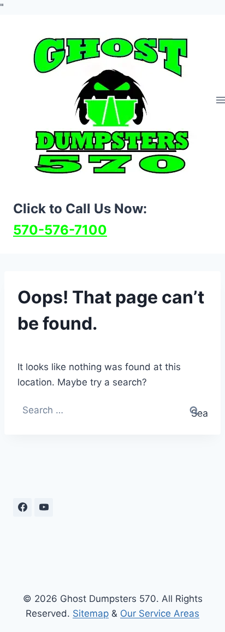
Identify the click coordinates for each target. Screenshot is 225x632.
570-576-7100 (60, 230)
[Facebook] (22, 507)
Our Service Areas (159, 613)
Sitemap (91, 613)
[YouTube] (43, 507)
